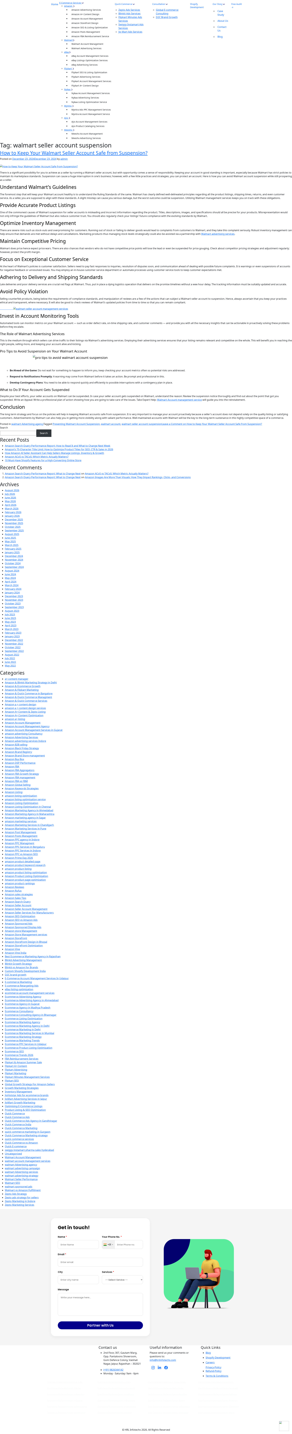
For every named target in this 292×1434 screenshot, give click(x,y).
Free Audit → (236, 6)
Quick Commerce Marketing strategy (26, 1135)
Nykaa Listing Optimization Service (89, 102)
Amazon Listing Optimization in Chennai (28, 806)
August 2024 (12, 570)
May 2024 (10, 578)
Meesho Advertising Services (86, 138)
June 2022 (10, 662)
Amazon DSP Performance (20, 763)
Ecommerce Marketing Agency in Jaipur (64, 1388)
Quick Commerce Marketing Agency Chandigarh (218, 1406)
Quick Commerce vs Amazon (21, 1142)
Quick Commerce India (18, 1124)
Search (4, 427)
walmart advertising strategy (21, 1175)
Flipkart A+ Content (16, 1066)
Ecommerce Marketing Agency (22, 1022)
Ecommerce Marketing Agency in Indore (115, 1412)
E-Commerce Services (70, 2)
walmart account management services (27, 1161)
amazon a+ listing (15, 719)
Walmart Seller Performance (21, 1179)
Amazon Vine (12, 949)
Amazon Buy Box (14, 759)
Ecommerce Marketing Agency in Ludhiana (116, 1394)
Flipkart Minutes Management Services (27, 1077)
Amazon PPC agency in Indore (22, 839)
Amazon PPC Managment (19, 843)
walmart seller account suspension (142, 424)
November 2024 (14, 559)
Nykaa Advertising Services (85, 97)
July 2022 (10, 658)
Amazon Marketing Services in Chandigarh (29, 825)
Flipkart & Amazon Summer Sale (23, 1062)
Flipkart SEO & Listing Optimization (89, 72)
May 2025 (10, 541)
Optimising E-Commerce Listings (23, 1106)
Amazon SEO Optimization (20, 916)
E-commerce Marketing (18, 982)
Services (108, 1272)
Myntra (67, 105)
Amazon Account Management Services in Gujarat (34, 730)
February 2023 (13, 632)
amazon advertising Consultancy (23, 733)
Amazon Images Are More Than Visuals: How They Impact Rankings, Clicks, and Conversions (138, 477)
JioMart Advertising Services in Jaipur (26, 1099)
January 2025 (12, 552)
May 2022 (10, 665)
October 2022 (13, 647)
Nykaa (67, 89)
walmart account (110, 424)
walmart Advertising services (21, 1172)
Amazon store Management (21, 931)
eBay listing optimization (19, 989)
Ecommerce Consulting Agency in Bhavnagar (30, 1015)
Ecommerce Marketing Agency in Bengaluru (116, 1400)
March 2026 (11, 508)
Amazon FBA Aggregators (19, 770)
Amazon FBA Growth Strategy (22, 774)
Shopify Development (197, 6)
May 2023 (10, 621)
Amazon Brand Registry (18, 752)
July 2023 (10, 614)
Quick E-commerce (16, 1146)
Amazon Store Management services (26, 934)
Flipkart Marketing (15, 1073)
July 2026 (10, 494)
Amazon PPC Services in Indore (23, 850)
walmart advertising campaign (22, 1168)
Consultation (158, 4)
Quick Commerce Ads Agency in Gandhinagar (31, 1120)
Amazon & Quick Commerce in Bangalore (28, 693)
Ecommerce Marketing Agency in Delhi (27, 1026)
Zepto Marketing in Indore (20, 1201)
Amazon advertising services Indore (25, 741)
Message (63, 1289)
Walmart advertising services (218, 234)
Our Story (218, 4)
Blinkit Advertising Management (23, 960)
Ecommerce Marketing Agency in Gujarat (64, 1400)
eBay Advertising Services (84, 64)
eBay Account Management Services (89, 55)
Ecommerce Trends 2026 (19, 1055)
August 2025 (12, 534)
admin (64, 159)
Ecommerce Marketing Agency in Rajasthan (65, 1394)
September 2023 (14, 607)
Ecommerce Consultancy (19, 1011)
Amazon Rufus (13, 890)
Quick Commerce (123, 4)
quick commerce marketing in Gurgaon (27, 1131)
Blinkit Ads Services (129, 13)
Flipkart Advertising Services (85, 76)
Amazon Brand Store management (25, 755)
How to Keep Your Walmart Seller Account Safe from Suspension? (74, 153)
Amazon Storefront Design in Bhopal (26, 942)
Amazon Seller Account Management (26, 909)
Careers (210, 1362)
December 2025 (14, 519)
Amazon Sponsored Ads (18, 923)
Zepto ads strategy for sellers (22, 1197)
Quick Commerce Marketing (21, 1128)
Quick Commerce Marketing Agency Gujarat (166, 1400)
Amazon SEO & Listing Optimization (89, 27)
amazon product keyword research (25, 865)
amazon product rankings (20, 883)
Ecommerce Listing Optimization (23, 1018)
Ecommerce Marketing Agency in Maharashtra (67, 1406)
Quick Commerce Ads (17, 1117)
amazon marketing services (21, 821)
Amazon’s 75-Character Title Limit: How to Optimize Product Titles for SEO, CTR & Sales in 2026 (59, 449)
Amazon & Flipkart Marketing (22, 690)
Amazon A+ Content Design (85, 14)
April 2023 (10, 625)
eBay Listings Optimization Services (89, 60)
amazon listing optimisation (21, 795)
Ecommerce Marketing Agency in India (64, 1382)
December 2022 (14, 640)
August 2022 (12, 654)
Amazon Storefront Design (84, 23)
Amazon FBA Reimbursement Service (90, 36)
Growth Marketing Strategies (22, 1088)
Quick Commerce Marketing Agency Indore (216, 1412)
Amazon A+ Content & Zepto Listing (25, 711)
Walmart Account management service (179, 399)
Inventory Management (18, 1091)
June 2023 (10, 618)
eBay (66, 52)
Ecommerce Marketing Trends (22, 1040)
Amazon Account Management (87, 18)
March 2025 (11, 545)
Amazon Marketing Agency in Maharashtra (29, 814)
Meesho (68, 129)
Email (62, 1254)
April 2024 (10, 581)
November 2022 (14, 643)
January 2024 (12, 592)
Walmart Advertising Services (86, 48)
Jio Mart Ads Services (130, 31)
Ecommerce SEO (14, 1051)
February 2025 (13, 548)
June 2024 (10, 574)
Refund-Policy (213, 1371)
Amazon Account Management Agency (27, 726)
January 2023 (12, 636)
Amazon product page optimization (25, 879)
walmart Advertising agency (27, 424)
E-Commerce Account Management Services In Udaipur (37, 978)
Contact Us (221, 28)
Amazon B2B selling (16, 744)
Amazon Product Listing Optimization (26, 876)
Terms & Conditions (217, 1376)
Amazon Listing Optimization (21, 803)
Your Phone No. (112, 1236)
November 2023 (14, 600)
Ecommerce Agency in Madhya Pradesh (27, 1007)
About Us (222, 21)
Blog (220, 36)
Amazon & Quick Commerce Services (26, 700)
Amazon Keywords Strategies (22, 788)
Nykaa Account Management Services (90, 93)
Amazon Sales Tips (15, 898)
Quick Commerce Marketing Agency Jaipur (166, 1388)
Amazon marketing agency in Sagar (25, 817)
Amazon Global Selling (18, 784)
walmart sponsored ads (18, 1186)
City (60, 1272)
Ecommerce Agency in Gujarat (22, 1004)
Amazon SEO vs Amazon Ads (21, 920)
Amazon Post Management (20, 832)
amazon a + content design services (25, 708)
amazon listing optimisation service (25, 799)
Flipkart (68, 68)
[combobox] (108, 1244)
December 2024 (14, 556)
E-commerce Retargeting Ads (21, 985)
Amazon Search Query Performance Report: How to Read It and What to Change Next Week (57, 445)
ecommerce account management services (29, 993)
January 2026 (12, 516)
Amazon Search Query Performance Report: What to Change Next (43, 473)
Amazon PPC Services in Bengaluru (25, 847)
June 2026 (10, 497)
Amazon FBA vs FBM (16, 781)
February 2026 (13, 512)
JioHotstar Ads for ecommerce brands (27, 1095)
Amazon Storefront (16, 938)
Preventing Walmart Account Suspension (76, 424)
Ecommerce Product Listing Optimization (28, 1047)
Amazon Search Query (18, 901)
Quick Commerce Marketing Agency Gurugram (218, 1388)
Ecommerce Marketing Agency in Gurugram (116, 1388)
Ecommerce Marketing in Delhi (22, 1029)
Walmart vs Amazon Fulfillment (23, 1190)
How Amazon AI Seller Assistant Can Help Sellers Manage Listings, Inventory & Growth (54, 453)
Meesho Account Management (87, 133)
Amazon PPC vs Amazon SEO (21, 854)
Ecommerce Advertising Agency (23, 996)
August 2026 (12, 490)
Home (54, 4)
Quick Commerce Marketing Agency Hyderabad (168, 1412)
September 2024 (14, 567)
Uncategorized (13, 1153)
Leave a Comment (212, 424)
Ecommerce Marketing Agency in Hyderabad (66, 1412)
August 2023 (12, 611)
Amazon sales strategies (19, 894)
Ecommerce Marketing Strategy (23, 1036)
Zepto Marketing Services (19, 1204)
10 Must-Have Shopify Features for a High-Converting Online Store (43, 460)
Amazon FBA (12, 766)
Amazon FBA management (20, 777)
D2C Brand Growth (167, 17)
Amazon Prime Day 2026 (19, 858)
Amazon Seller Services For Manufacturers (29, 912)
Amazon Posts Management (85, 31)
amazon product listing (18, 868)
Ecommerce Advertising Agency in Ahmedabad (32, 1000)
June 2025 (10, 537)
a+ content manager (16, 679)
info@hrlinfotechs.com (163, 1360)
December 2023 (14, 596)
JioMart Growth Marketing (20, 1102)
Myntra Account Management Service (90, 114)
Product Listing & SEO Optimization (25, 1110)
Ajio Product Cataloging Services (87, 126)
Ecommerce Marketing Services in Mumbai (29, 1033)
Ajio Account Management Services (89, 121)
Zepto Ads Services (129, 10)
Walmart (68, 40)
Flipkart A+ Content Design (85, 85)
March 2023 (11, 629)
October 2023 (13, 603)
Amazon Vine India (15, 952)
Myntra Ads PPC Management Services (91, 109)
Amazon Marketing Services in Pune (25, 828)
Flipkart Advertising (16, 1069)
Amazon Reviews (14, 887)
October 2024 (13, 563)
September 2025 (14, 530)
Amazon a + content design (20, 704)
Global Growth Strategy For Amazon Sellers (30, 1084)
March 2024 (11, 585)
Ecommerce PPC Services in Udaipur (26, 1044)
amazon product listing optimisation (26, 872)
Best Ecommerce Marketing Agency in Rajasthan (33, 956)
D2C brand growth (15, 974)
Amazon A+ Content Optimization (24, 715)
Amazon (68, 6)
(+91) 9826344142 (113, 1369)
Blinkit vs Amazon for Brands (21, 967)
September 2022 (14, 651)
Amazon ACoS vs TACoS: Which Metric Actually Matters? (36, 456)
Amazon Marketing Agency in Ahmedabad (29, 810)
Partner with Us (100, 1325)
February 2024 (13, 589)
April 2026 (10, 505)
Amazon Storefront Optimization (24, 945)
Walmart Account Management (87, 43)
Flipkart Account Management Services (91, 81)
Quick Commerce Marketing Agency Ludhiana (217, 1394)
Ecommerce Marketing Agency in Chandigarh (117, 1406)
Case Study (220, 12)
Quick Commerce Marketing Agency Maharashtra (169, 1406)
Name (62, 1236)
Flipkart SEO (12, 1080)
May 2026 (10, 501)
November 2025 (14, 523)
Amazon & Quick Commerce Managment (28, 697)
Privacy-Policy (213, 1367)
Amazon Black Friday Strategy (22, 748)
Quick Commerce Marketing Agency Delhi (215, 1382)
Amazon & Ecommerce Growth (22, 686)
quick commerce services (19, 1139)
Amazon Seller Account (18, 905)
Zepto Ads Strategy (16, 1194)
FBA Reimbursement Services (21, 1058)
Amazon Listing (14, 792)
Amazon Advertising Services (86, 9)
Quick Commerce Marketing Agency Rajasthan (167, 1394)
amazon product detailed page (22, 861)
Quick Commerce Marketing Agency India (166, 1382)
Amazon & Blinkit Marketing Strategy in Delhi (31, 682)
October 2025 (13, 527)
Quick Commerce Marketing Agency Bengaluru (218, 1400)
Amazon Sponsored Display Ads (23, 927)
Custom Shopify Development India (25, 971)
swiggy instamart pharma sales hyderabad (29, 1150)
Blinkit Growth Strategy (18, 963)
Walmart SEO (12, 1183)
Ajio (66, 117)
